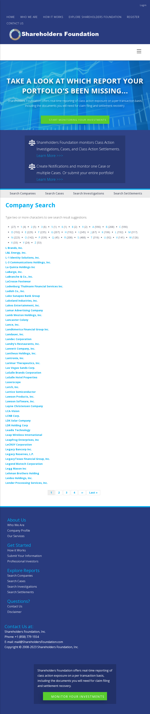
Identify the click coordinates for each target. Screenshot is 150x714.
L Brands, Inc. (14, 248)
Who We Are (15, 525)
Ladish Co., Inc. (15, 291)
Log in (143, 5)
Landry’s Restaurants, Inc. (22, 344)
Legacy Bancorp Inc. (18, 449)
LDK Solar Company (18, 420)
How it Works (16, 550)
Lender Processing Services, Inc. (26, 483)
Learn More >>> (50, 155)
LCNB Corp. (12, 416)
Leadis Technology (17, 430)
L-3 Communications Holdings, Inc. (28, 262)
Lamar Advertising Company (24, 310)
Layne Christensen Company (24, 406)
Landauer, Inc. (14, 334)
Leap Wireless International (23, 435)
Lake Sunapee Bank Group (22, 296)
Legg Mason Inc (15, 468)
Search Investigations (88, 193)
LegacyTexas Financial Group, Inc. (27, 459)
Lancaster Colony (16, 320)
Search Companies (23, 193)
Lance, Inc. (12, 324)
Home (11, 17)
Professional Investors (22, 561)
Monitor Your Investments (77, 697)
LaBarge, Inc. (13, 272)
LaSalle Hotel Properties (21, 377)
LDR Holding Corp (16, 425)
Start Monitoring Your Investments (77, 119)
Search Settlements (128, 193)
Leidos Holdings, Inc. (18, 478)
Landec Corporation (18, 339)
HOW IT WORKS (53, 17)
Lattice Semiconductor (20, 392)
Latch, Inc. (12, 387)
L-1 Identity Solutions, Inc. (22, 257)
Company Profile (18, 530)
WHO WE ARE (29, 17)
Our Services (16, 536)
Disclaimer (14, 612)
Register (133, 17)
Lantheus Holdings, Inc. (20, 353)
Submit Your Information (24, 556)
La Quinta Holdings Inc (20, 267)
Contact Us (15, 23)
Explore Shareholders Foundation (95, 17)
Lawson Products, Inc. (19, 396)
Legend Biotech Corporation (24, 464)
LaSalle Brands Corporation (23, 372)
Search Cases (54, 193)
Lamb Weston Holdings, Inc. (23, 315)
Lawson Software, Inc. (20, 401)
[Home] (55, 34)
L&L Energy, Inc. (15, 252)
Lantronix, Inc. (14, 358)
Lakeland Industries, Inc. (21, 300)
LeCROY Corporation (18, 444)
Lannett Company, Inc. (20, 348)
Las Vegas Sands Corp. (20, 368)
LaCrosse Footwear (18, 281)
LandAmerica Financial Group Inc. (27, 329)
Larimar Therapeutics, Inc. (22, 363)
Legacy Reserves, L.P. (19, 454)
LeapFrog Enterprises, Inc (22, 440)
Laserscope (13, 382)
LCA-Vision (12, 411)
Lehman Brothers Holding (22, 473)
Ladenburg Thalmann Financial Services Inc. (34, 286)
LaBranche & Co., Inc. (19, 276)
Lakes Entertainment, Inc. (22, 305)
